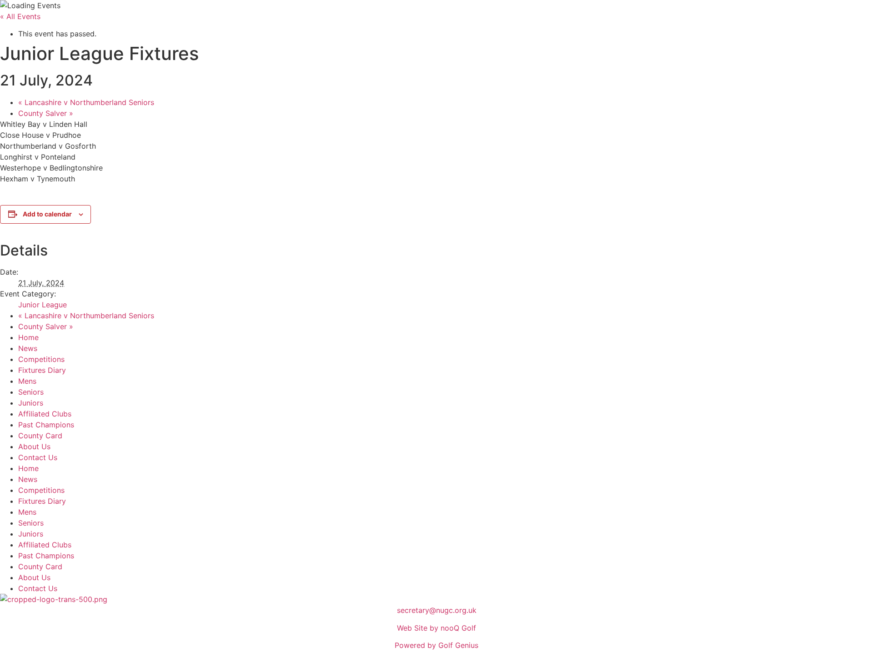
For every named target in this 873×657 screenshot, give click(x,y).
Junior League (42, 304)
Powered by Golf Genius (436, 645)
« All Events (20, 16)
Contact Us (37, 457)
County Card (40, 435)
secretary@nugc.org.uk (437, 610)
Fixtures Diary (42, 370)
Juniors (30, 402)
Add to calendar (47, 214)
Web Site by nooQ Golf (436, 627)
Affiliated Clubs (44, 413)
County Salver (45, 113)
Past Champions (46, 424)
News (27, 348)
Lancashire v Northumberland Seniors (86, 102)
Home (28, 337)
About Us (34, 446)
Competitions (41, 359)
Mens (27, 381)
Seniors (31, 391)
